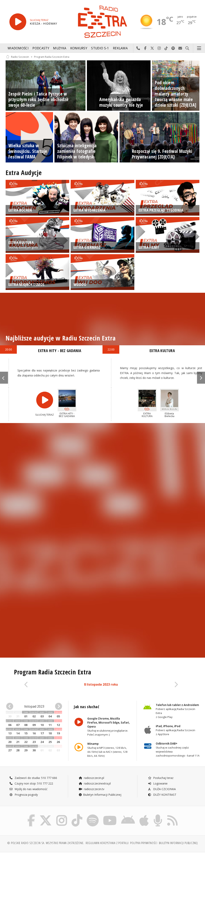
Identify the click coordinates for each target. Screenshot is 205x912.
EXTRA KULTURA (162, 350)
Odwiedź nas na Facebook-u (145, 48)
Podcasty (40, 48)
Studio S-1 (100, 48)
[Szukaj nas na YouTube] (110, 815)
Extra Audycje (24, 172)
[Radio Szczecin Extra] (102, 21)
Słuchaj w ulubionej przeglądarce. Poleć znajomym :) (108, 726)
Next (201, 378)
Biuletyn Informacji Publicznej (102, 795)
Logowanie (160, 783)
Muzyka (59, 48)
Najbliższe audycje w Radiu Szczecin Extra (61, 338)
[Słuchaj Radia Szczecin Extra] (18, 21)
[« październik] (10, 706)
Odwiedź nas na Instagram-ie (159, 48)
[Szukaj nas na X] (45, 815)
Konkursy (78, 48)
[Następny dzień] (164, 685)
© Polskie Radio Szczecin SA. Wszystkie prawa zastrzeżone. (45, 843)
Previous (4, 378)
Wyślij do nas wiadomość (180, 48)
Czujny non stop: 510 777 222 (33, 783)
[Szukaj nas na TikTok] (76, 815)
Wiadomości (18, 48)
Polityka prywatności (143, 843)
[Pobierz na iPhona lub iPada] (144, 815)
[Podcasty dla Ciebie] (158, 815)
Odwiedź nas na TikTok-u (166, 48)
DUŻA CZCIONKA (164, 789)
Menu (199, 48)
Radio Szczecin (20, 56)
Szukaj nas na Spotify (173, 48)
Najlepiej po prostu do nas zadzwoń (138, 48)
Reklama (120, 48)
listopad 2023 (34, 706)
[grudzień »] (57, 706)
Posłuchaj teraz (162, 778)
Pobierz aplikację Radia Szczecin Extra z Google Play (177, 711)
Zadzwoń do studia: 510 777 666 (35, 778)
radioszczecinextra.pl (97, 783)
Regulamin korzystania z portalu (107, 843)
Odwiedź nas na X (152, 48)
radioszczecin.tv (93, 789)
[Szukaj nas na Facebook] (31, 815)
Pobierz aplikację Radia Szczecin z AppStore (175, 730)
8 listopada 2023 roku (101, 684)
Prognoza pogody (26, 795)
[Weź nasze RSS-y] (172, 815)
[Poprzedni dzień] (38, 685)
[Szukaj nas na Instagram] (61, 815)
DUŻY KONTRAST (164, 795)
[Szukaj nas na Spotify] (92, 815)
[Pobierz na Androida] (128, 815)
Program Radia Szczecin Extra (51, 56)
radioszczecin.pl (93, 778)
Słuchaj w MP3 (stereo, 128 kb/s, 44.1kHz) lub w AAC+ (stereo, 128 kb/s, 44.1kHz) (107, 750)
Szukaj (187, 48)
